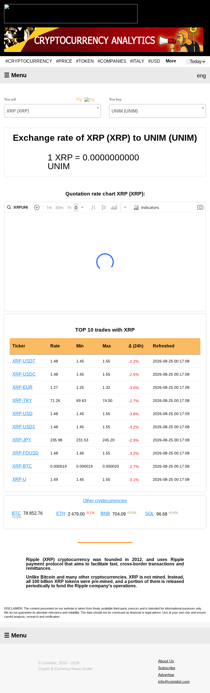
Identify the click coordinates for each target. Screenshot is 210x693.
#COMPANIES (112, 61)
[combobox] (52, 111)
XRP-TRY (22, 400)
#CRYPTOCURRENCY (28, 61)
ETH (60, 513)
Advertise (166, 674)
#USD (154, 61)
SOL (149, 513)
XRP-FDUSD (25, 453)
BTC (16, 513)
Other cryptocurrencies (105, 500)
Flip (79, 99)
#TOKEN (85, 61)
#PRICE (64, 61)
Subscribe (166, 668)
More (171, 61)
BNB (105, 513)
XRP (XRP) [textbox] (18, 111)
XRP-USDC (24, 374)
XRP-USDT (23, 361)
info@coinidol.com (174, 681)
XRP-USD (22, 413)
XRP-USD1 (23, 426)
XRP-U (19, 479)
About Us (166, 661)
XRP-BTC (22, 466)
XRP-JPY (21, 440)
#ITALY (137, 61)
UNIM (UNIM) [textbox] (125, 111)
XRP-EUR (22, 387)
